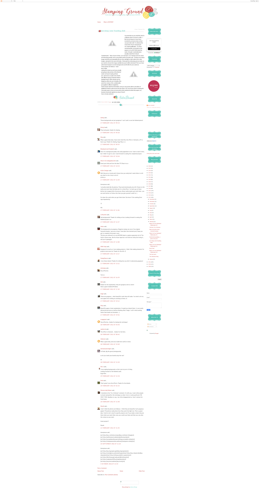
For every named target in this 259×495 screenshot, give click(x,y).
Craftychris (103, 214)
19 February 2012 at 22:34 (110, 376)
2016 (149, 188)
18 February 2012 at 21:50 (110, 362)
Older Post (142, 471)
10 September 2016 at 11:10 (110, 444)
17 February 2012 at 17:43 (110, 289)
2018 (149, 184)
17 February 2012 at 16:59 (110, 277)
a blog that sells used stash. (153, 153)
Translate (157, 67)
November (152, 201)
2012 (149, 197)
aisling (102, 117)
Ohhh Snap (103, 246)
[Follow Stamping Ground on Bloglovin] (151, 141)
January (151, 259)
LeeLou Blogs (133, 487)
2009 (149, 266)
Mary (101, 305)
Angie (102, 294)
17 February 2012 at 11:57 (110, 222)
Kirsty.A (102, 127)
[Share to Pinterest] (119, 102)
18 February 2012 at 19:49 (110, 344)
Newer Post (100, 471)
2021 (149, 177)
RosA (101, 380)
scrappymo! (103, 319)
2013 (149, 195)
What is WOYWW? (108, 22)
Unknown (103, 339)
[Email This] (114, 102)
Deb (101, 282)
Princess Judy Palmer (106, 390)
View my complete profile (153, 107)
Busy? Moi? (151, 248)
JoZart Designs (104, 170)
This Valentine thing (153, 256)
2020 (149, 179)
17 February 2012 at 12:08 (110, 242)
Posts (149, 324)
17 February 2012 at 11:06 (110, 210)
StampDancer (104, 258)
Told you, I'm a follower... (155, 227)
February (152, 221)
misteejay (103, 268)
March (151, 219)
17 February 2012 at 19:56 (110, 315)
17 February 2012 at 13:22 (110, 263)
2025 (149, 168)
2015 (149, 190)
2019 (149, 181)
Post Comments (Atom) (111, 474)
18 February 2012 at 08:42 (110, 334)
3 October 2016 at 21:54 (109, 464)
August (151, 208)
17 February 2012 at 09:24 (110, 123)
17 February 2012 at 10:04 (110, 156)
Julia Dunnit (151, 105)
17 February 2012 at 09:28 (110, 132)
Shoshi (102, 406)
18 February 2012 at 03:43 (110, 324)
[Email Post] (112, 102)
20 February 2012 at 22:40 (110, 402)
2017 (149, 186)
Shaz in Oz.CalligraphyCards (108, 161)
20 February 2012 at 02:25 (110, 386)
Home (99, 22)
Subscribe (154, 48)
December (152, 199)
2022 (149, 175)
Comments (151, 326)
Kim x (102, 366)
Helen (102, 226)
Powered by (151, 52)
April (151, 217)
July (150, 210)
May (101, 137)
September (152, 206)
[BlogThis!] (115, 102)
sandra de (103, 329)
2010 (149, 264)
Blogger (157, 333)
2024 (149, 170)
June (151, 212)
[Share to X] (116, 102)
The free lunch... (153, 254)
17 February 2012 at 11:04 (110, 180)
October (152, 203)
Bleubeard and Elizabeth (107, 149)
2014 (149, 192)
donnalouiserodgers (105, 348)
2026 (149, 166)
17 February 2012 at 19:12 (110, 301)
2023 (149, 172)
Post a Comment (102, 468)
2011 (149, 262)
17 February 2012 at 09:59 (110, 144)
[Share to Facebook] (118, 102)
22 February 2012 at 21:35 (110, 428)
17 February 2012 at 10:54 (110, 166)
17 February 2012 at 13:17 (110, 254)
